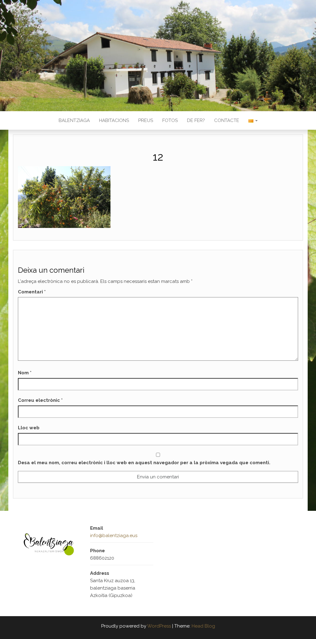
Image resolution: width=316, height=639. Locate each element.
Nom (24, 373)
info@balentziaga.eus (113, 535)
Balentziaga (74, 120)
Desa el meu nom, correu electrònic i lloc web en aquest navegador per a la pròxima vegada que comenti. (144, 462)
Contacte (226, 120)
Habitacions (114, 120)
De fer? (196, 120)
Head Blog (203, 626)
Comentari (32, 292)
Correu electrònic (40, 400)
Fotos (170, 120)
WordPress (159, 626)
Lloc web (29, 428)
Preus (145, 120)
